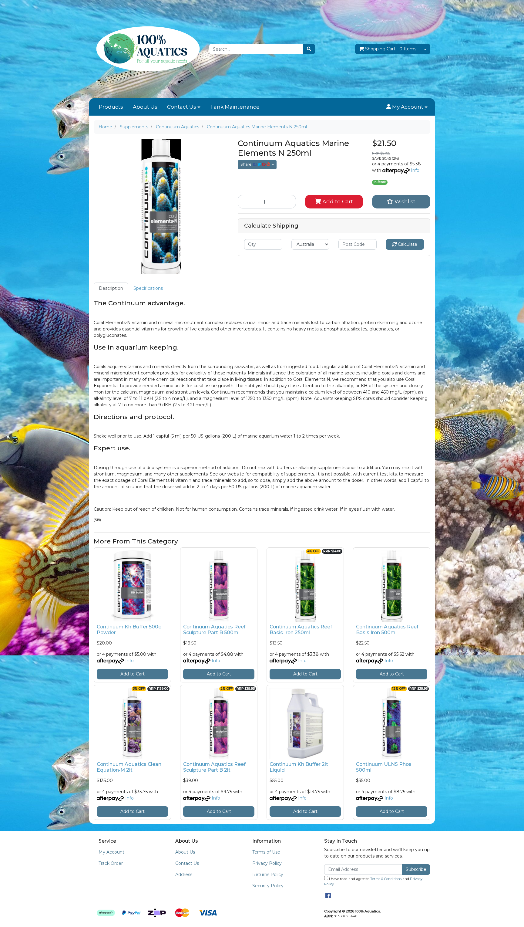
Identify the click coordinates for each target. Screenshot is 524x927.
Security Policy (268, 885)
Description (111, 288)
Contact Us (181, 107)
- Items (390, 49)
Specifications (148, 288)
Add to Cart (337, 201)
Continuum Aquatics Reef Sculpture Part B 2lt (214, 767)
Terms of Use (266, 852)
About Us (145, 107)
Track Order (111, 863)
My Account (111, 852)
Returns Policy (267, 874)
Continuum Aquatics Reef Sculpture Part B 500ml (214, 629)
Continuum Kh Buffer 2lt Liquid (299, 767)
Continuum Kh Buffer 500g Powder (129, 629)
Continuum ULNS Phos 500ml (383, 767)
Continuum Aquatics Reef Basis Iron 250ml (301, 629)
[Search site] (309, 49)
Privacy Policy (267, 863)
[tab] (111, 288)
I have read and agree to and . (373, 881)
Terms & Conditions (385, 879)
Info (415, 170)
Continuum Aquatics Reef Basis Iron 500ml (387, 629)
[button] (407, 107)
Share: (246, 164)
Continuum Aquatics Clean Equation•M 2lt (129, 767)
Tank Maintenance (235, 107)
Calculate (407, 244)
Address (183, 874)
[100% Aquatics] (147, 49)
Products (111, 107)
